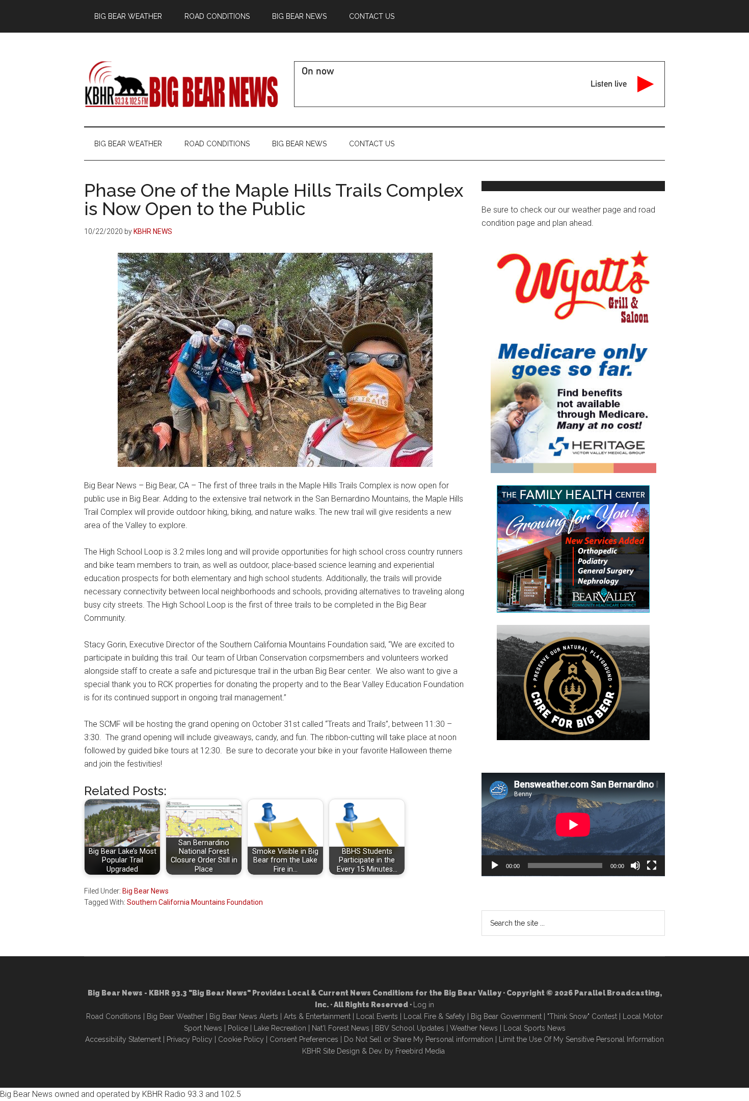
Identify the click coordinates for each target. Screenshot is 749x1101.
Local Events (377, 1016)
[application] (573, 824)
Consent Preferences (304, 1039)
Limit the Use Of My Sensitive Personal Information (581, 1039)
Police (238, 1028)
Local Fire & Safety (434, 1016)
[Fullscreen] (652, 865)
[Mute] (635, 865)
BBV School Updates (409, 1028)
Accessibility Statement (123, 1039)
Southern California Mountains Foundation (195, 902)
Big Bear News (145, 891)
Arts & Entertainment (317, 1016)
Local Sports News (534, 1028)
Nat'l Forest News (340, 1028)
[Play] (495, 865)
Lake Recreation (280, 1028)
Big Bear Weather (175, 1016)
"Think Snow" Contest (582, 1016)
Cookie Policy (241, 1039)
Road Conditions (113, 1016)
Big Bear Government (506, 1016)
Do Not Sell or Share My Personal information (418, 1039)
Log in (423, 1005)
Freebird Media (420, 1051)
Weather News (474, 1028)
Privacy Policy (189, 1039)
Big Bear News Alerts (243, 1016)
